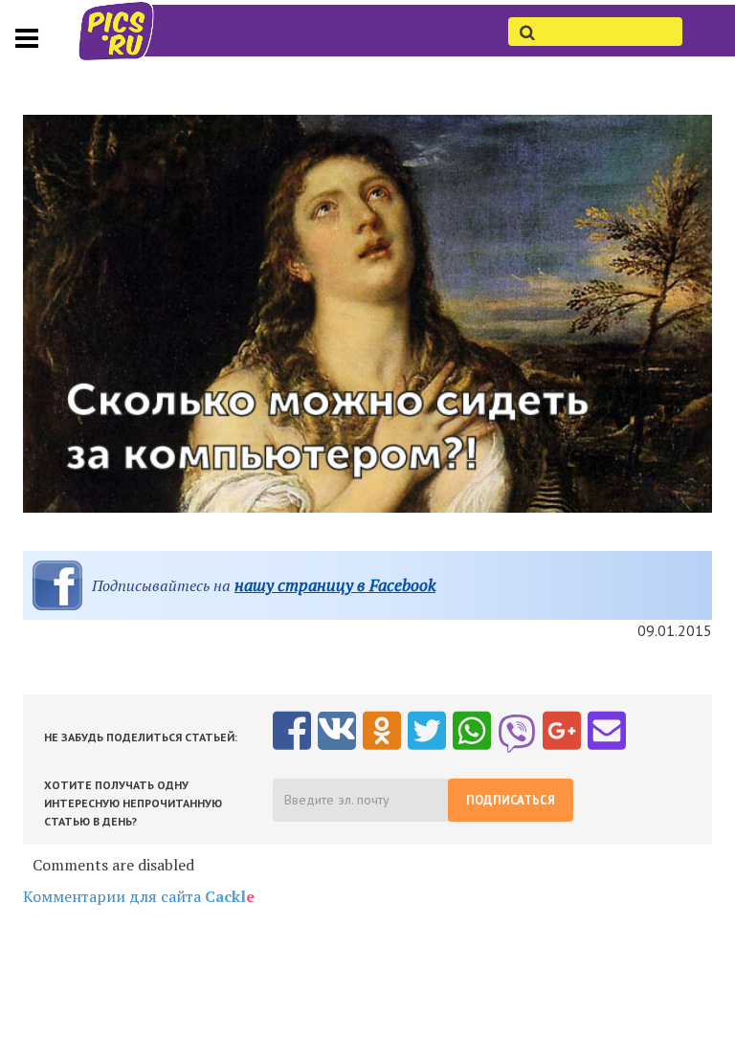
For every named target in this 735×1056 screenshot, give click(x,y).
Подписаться (510, 800)
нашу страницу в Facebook (334, 585)
